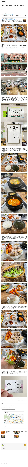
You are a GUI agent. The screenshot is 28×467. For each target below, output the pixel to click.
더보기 (26, 430)
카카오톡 (5, 460)
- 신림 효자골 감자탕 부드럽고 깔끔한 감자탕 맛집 (8, 409)
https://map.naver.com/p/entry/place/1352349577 (8, 18)
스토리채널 (3, 460)
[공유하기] (3, 426)
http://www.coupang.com (5, 13)
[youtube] (4, 463)
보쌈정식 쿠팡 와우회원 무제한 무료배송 (7, 14)
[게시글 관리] (4, 426)
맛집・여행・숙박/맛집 (3, 7)
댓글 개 (2, 440)
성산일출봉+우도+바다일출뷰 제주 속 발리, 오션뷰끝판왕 (9, 19)
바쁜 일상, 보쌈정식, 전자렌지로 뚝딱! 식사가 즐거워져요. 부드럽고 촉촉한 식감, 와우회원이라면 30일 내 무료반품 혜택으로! (14, 16)
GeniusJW (3, 1)
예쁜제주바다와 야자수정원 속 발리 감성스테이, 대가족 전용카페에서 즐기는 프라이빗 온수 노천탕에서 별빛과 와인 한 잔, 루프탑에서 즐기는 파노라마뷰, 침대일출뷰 (12, 21)
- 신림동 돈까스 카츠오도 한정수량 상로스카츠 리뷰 (8, 408)
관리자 (7, 460)
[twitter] (1, 463)
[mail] (6, 463)
